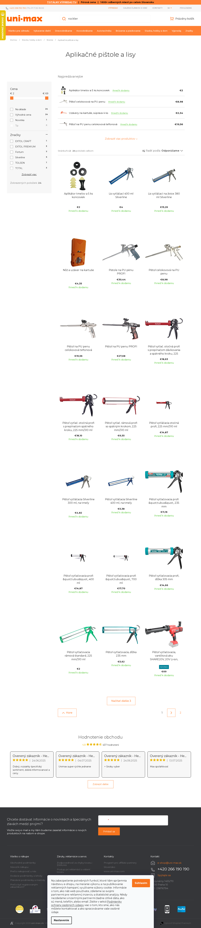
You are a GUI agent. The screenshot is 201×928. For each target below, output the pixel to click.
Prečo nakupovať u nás (23, 871)
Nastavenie (61, 920)
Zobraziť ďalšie (101, 784)
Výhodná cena (31, 114)
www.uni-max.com (114, 871)
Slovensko (109, 867)
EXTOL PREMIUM (31, 146)
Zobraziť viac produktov (120, 138)
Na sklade (31, 109)
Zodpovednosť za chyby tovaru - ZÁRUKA (75, 864)
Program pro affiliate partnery (120, 862)
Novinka (31, 120)
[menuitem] (19, 31)
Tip (31, 125)
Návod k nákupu (19, 867)
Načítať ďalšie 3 (121, 700)
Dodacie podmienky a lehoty (26, 875)
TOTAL (31, 168)
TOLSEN (31, 162)
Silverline (31, 157)
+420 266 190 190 (17, 8)
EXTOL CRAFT (31, 141)
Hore (69, 712)
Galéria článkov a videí (135, 8)
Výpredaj (113, 8)
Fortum (31, 152)
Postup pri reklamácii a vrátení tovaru (73, 870)
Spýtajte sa (164, 875)
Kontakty (158, 8)
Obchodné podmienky (23, 862)
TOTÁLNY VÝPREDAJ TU (61, 2)
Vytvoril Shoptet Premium (177, 923)
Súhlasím (141, 883)
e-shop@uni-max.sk (169, 862)
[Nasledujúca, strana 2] (171, 713)
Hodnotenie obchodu (100, 737)
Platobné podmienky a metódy (27, 880)
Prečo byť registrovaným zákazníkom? (24, 885)
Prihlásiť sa (109, 831)
